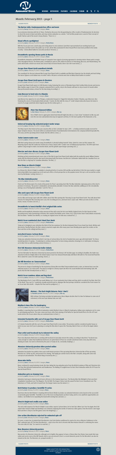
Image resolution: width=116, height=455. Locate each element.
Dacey (26, 29)
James (26, 43)
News (47, 29)
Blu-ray (59, 112)
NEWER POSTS (93, 23)
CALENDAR (73, 11)
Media (48, 43)
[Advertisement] (69, 5)
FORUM (81, 11)
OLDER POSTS (23, 23)
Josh (25, 82)
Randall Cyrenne (37, 293)
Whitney (26, 167)
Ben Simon (35, 112)
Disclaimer (58, 452)
